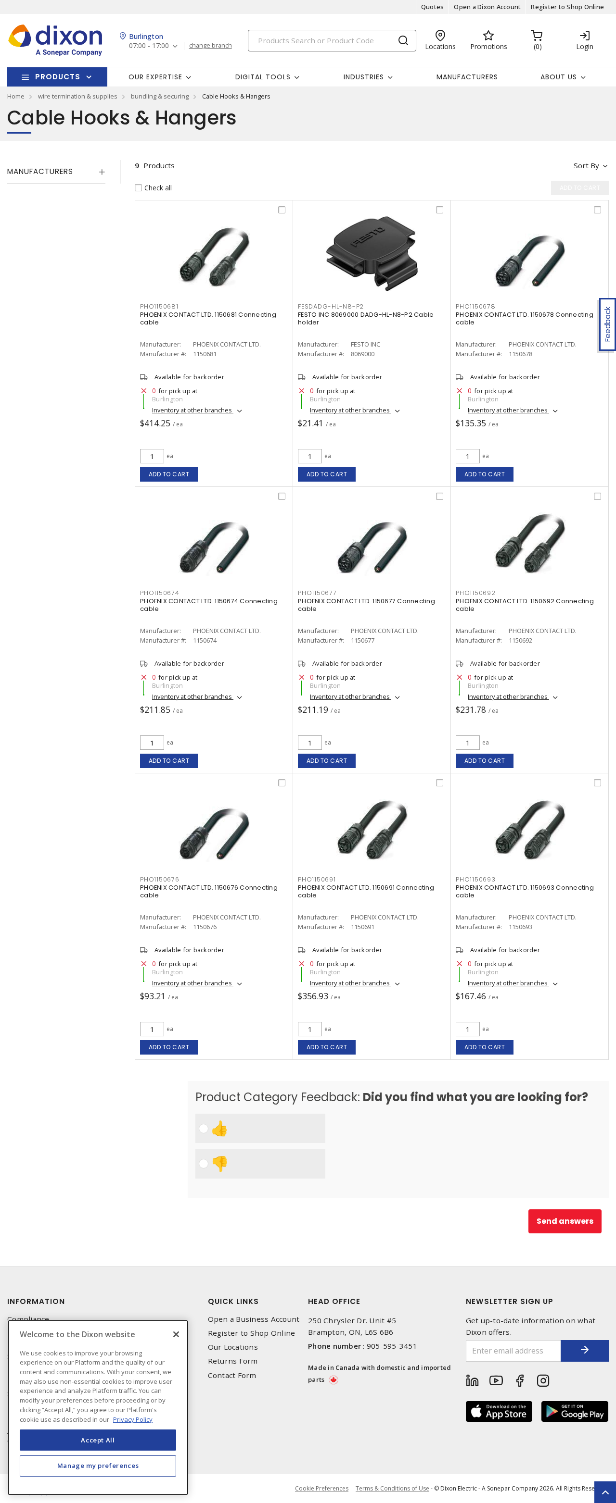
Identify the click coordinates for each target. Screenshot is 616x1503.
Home (16, 96)
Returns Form (233, 1361)
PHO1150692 (476, 593)
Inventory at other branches (192, 410)
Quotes (432, 6)
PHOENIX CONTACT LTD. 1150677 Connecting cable (366, 605)
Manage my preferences (98, 1465)
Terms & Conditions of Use (392, 1488)
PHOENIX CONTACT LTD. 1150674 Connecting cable (209, 605)
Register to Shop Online (567, 6)
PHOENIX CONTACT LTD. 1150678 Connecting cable (524, 318)
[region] (98, 1407)
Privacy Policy (133, 1419)
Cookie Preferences (321, 1488)
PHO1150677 (317, 593)
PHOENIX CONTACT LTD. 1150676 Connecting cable (209, 891)
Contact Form (232, 1375)
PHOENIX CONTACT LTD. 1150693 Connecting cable (525, 891)
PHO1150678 (476, 306)
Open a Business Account (254, 1319)
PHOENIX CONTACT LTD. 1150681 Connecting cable (208, 318)
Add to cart (169, 474)
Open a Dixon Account (487, 6)
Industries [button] (364, 77)
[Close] (176, 1334)
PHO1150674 (160, 593)
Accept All (98, 1439)
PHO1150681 (159, 306)
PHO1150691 (317, 879)
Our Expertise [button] (155, 77)
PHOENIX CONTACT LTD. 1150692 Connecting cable (525, 605)
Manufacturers (467, 77)
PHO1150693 (476, 879)
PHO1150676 (160, 879)
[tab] (56, 171)
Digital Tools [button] (263, 77)
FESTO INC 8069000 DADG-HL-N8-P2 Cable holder (366, 318)
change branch (210, 46)
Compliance (28, 1319)
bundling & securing (160, 96)
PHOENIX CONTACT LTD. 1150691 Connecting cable (366, 891)
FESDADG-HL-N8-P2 (331, 306)
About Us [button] (558, 77)
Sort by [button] (586, 165)
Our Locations (233, 1347)
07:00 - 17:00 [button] (149, 46)
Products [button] (57, 77)
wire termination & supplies (77, 96)
